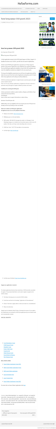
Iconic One (40, 427)
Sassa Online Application (11, 395)
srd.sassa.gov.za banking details (18, 402)
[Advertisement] (19, 35)
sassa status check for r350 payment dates (27, 400)
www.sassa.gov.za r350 (9, 404)
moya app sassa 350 (11, 397)
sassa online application (14, 398)
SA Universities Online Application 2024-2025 (11, 8)
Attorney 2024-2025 (30, 8)
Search (40, 16)
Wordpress (53, 427)
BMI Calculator (24, 11)
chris (4, 22)
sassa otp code (23, 398)
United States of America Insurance (9, 11)
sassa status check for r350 (11, 400)
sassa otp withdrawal (31, 398)
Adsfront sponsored (47, 84)
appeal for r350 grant (23, 395)
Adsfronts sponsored (47, 47)
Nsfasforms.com (28, 3)
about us (33, 11)
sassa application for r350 (21, 397)
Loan (38, 8)
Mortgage (45, 8)
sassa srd (3, 400)
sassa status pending (5, 402)
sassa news (5, 398)
